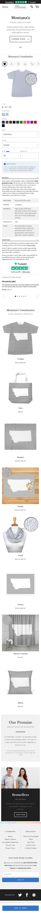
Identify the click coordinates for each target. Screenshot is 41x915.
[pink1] (28, 122)
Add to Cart (20, 908)
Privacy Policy (10, 848)
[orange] (24, 122)
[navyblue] (3, 122)
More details (31, 245)
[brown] (7, 122)
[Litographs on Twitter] (20, 895)
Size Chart (30, 842)
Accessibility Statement (10, 842)
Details (5, 177)
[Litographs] (20, 7)
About (10, 836)
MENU (5, 7)
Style (4, 140)
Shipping (6, 240)
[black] (3, 125)
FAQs (31, 839)
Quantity (23, 151)
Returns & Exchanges (30, 836)
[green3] (21, 122)
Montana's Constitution (20, 56)
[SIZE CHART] (8, 151)
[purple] (31, 122)
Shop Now (20, 814)
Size (4, 151)
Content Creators (31, 848)
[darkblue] (14, 122)
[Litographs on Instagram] (34, 895)
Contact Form (31, 845)
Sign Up (20, 880)
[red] (35, 122)
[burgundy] (10, 122)
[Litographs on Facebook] (27, 895)
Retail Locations (10, 839)
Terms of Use (10, 845)
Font (4, 129)
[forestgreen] (17, 122)
